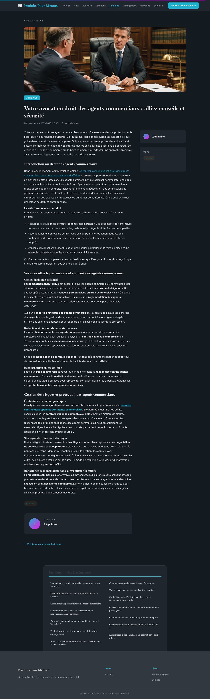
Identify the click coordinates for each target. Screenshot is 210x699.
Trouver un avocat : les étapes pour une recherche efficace (74, 595)
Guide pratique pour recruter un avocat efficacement (75, 603)
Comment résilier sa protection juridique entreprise (133, 617)
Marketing (145, 5)
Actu (76, 5)
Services (158, 5)
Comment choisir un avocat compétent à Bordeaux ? (133, 626)
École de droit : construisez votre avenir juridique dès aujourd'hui (74, 633)
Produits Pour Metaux (38, 6)
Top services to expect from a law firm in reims (132, 590)
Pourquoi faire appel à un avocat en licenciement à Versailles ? (74, 622)
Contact (156, 679)
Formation (101, 5)
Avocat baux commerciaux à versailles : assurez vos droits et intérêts (75, 643)
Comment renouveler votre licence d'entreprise (131, 583)
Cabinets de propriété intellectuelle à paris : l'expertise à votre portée (130, 599)
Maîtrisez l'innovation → (183, 5)
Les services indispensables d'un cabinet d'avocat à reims (133, 636)
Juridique (114, 5)
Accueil (66, 5)
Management (129, 5)
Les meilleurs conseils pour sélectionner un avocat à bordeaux (75, 585)
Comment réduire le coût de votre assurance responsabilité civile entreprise (71, 612)
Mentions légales (160, 674)
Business (87, 5)
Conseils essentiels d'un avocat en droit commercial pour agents (134, 609)
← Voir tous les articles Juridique (42, 544)
